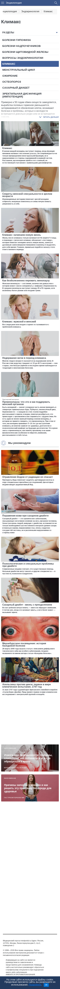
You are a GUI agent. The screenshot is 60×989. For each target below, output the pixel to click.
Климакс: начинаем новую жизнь (21, 235)
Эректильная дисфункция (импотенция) (22, 95)
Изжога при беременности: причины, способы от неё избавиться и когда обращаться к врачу (28, 758)
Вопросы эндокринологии (22, 57)
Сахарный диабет (16, 87)
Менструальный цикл (18, 69)
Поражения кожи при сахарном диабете (25, 515)
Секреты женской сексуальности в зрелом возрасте (27, 195)
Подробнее (35, 984)
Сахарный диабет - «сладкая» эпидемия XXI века (23, 883)
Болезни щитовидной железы (25, 51)
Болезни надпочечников (21, 46)
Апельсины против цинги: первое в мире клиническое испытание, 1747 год (26, 685)
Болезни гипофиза (16, 40)
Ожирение (10, 75)
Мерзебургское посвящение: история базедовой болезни (24, 644)
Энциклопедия (14, 3)
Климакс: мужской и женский (19, 321)
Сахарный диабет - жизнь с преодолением (27, 604)
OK (46, 985)
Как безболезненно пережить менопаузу (26, 280)
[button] (49, 117)
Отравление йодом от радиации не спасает (27, 477)
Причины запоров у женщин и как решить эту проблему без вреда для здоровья (27, 788)
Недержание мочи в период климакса (24, 358)
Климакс (8, 63)
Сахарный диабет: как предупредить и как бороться (29, 913)
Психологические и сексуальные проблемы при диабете (28, 564)
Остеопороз (11, 81)
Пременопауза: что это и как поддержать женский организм (26, 403)
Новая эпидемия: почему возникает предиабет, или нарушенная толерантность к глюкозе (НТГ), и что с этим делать (29, 818)
